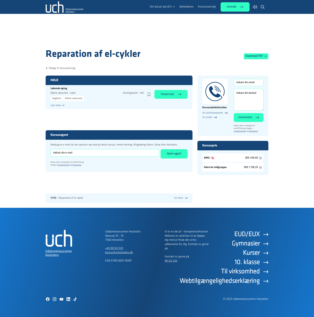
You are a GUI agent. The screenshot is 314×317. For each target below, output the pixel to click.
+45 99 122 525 (114, 248)
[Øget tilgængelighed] (255, 7)
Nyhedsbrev (186, 6)
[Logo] (65, 42)
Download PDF (254, 56)
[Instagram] (54, 299)
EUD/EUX (247, 234)
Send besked (245, 117)
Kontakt (231, 6)
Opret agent (174, 153)
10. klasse (247, 262)
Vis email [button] (207, 117)
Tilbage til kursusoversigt (62, 68)
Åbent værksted (73, 98)
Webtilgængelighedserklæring (220, 281)
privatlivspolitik (63, 165)
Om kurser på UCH (161, 6)
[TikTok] (75, 299)
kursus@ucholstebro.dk (119, 252)
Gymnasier (246, 243)
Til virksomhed (240, 271)
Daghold (56, 98)
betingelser (77, 165)
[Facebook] (48, 299)
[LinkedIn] (68, 299)
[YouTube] (61, 299)
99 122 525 (171, 261)
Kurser (251, 253)
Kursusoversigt (207, 6)
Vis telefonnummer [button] (212, 113)
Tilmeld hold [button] (167, 94)
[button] (262, 6)
